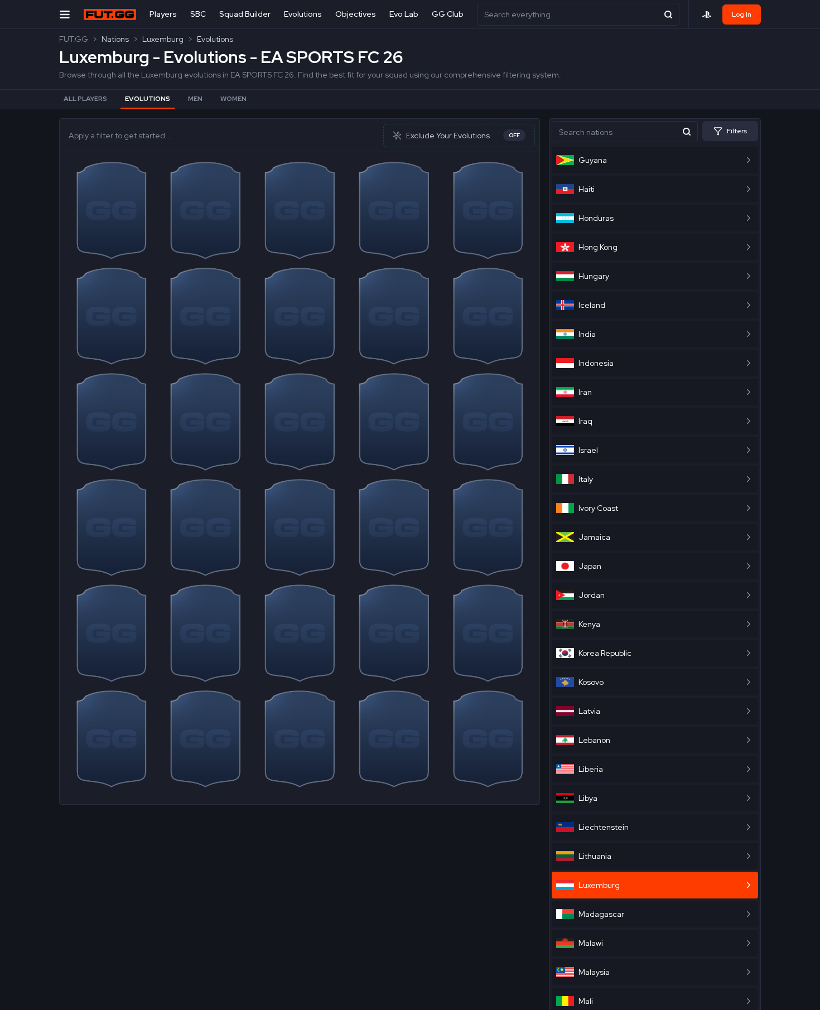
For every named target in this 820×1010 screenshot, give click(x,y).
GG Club (448, 14)
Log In (741, 14)
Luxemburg (163, 39)
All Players (85, 98)
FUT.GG (73, 39)
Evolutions (303, 14)
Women (233, 98)
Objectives (355, 14)
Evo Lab (403, 14)
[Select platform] (707, 14)
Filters (737, 131)
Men (195, 98)
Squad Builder (245, 14)
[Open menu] (64, 14)
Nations (115, 39)
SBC (198, 14)
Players (163, 14)
